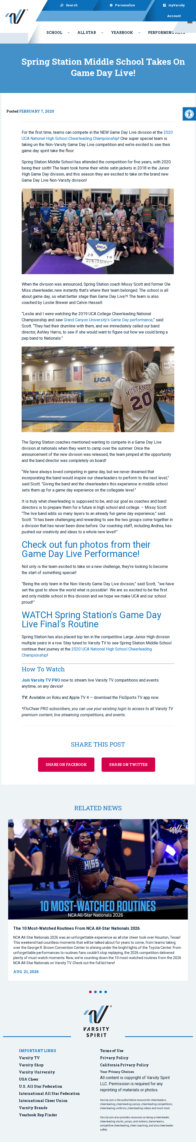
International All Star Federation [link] (49, 1093)
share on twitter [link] (128, 764)
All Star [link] (86, 32)
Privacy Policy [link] (114, 1057)
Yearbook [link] (122, 32)
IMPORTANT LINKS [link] (37, 1050)
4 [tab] (105, 992)
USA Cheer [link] (29, 1079)
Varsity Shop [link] (31, 1065)
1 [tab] (90, 992)
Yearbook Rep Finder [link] (38, 1114)
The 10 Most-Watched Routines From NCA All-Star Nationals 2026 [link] (76, 928)
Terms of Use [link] (111, 1050)
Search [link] (72, 5)
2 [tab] (95, 992)
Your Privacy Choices (117, 1072)
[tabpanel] (98, 900)
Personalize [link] (125, 5)
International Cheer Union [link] (43, 1100)
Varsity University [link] (37, 1072)
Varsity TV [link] (29, 1057)
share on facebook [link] (66, 764)
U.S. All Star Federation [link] (41, 1086)
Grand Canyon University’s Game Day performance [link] (108, 319)
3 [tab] (100, 992)
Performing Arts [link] (166, 32)
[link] (189, 114)
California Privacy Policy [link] (124, 1065)
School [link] (54, 32)
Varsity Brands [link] (33, 1107)
